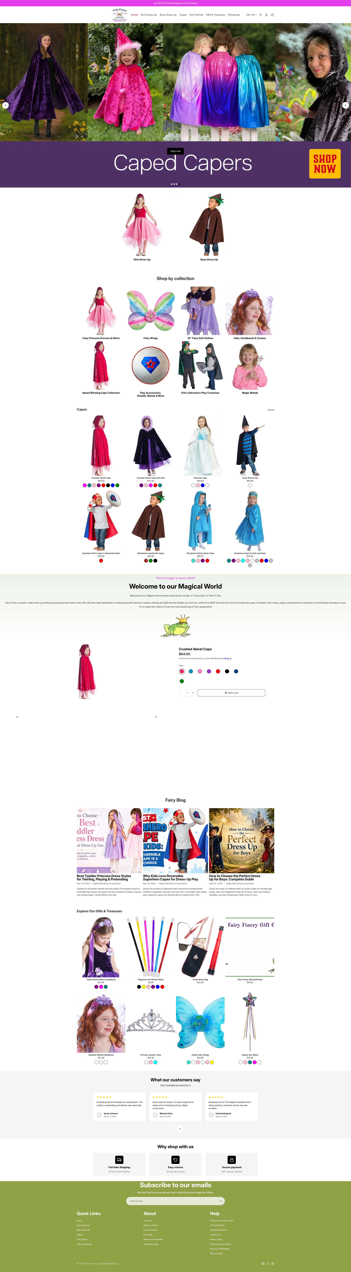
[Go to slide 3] (176, 184)
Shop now (175, 151)
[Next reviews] (180, 1129)
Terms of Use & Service (220, 1244)
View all (270, 410)
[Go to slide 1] (171, 184)
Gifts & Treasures (84, 1244)
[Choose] (121, 471)
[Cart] (272, 15)
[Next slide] (345, 105)
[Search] (260, 15)
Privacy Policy (216, 1239)
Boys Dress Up (83, 1230)
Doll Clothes (82, 1239)
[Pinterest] (272, 1263)
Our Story (148, 1220)
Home (79, 1220)
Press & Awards (151, 1230)
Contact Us (215, 1234)
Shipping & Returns (218, 1230)
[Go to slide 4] (179, 184)
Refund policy (216, 1253)
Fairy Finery (91, 1263)
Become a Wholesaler (153, 1239)
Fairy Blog (148, 1234)
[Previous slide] (5, 105)
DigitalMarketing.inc (108, 1263)
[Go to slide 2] (174, 184)
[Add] (270, 471)
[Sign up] (221, 1201)
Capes (80, 1234)
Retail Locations (151, 1225)
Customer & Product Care (221, 1220)
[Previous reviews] (171, 1129)
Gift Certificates (217, 1225)
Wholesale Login (151, 1244)
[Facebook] (263, 1263)
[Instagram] (267, 1263)
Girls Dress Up (83, 1225)
